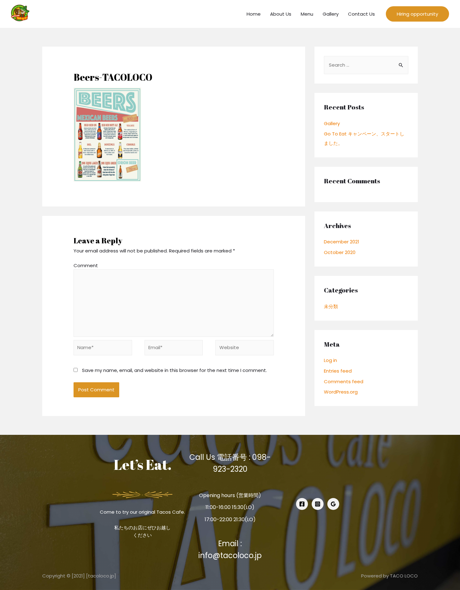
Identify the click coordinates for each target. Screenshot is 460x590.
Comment (86, 265)
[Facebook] (302, 504)
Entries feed (338, 371)
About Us (280, 14)
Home (254, 14)
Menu (307, 14)
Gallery (331, 14)
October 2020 (339, 252)
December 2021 (341, 241)
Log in (330, 360)
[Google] (333, 504)
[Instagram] (318, 504)
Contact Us (361, 14)
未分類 (331, 306)
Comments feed (343, 381)
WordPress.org (341, 392)
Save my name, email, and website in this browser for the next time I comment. (174, 370)
